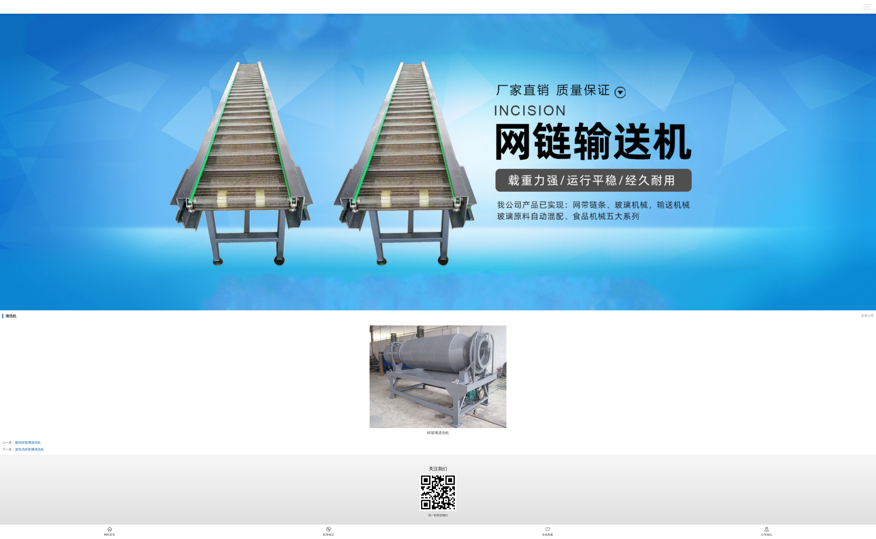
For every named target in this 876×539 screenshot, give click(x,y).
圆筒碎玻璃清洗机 (28, 442)
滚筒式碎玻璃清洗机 (29, 449)
